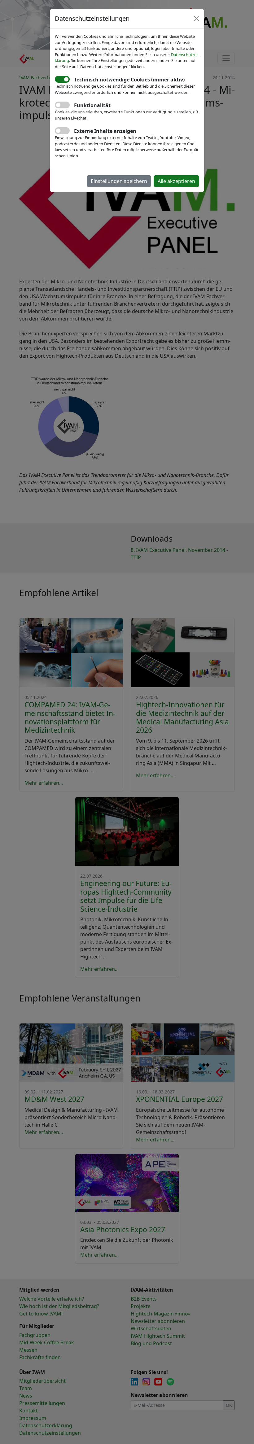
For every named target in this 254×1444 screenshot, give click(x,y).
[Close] (197, 19)
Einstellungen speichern (119, 181)
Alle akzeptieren (176, 181)
